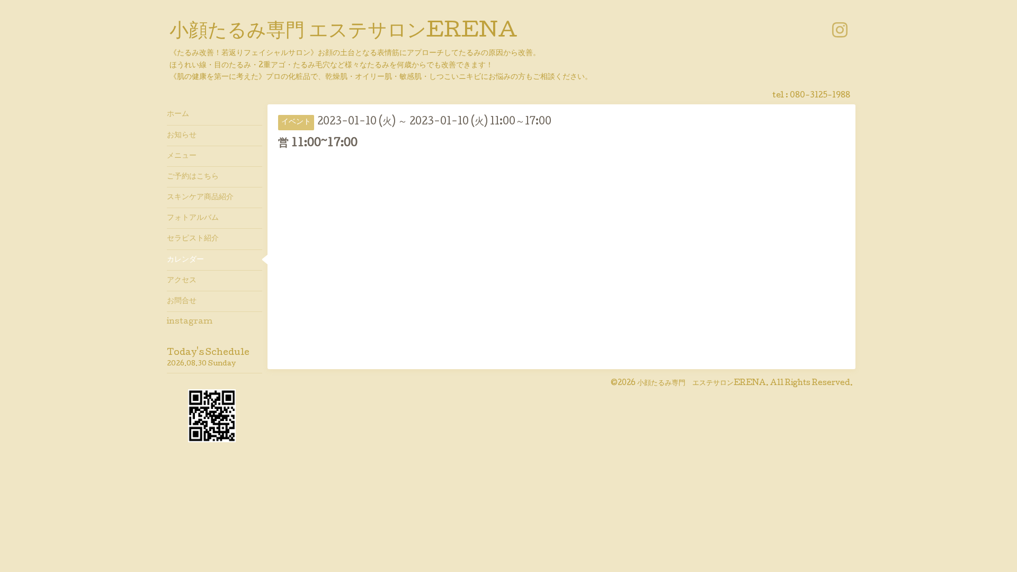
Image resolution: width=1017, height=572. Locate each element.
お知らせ (182, 135)
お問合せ (182, 301)
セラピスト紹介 (193, 239)
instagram (189, 322)
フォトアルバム (193, 218)
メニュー (182, 156)
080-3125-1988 (820, 96)
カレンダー (185, 260)
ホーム (178, 114)
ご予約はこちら (193, 177)
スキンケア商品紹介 (200, 197)
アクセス (182, 280)
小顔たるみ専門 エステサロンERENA (344, 32)
